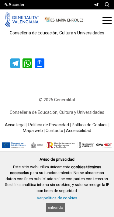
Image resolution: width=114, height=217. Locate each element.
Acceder (17, 4)
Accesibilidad (78, 130)
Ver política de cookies (57, 198)
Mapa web (33, 130)
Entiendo (55, 207)
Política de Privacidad (48, 124)
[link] (96, 4)
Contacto (54, 130)
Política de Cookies (90, 124)
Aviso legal (15, 124)
